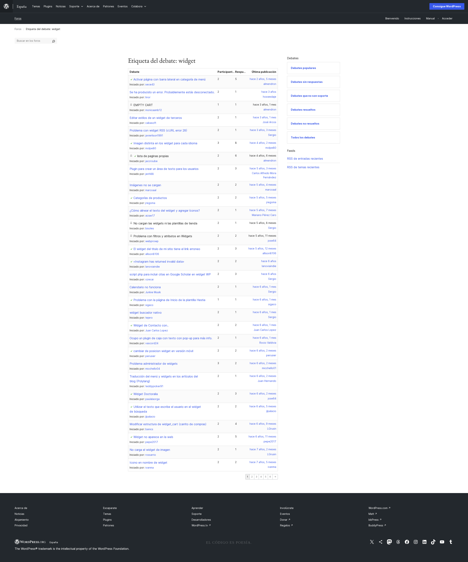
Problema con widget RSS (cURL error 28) (158, 130)
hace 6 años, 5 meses (263, 406)
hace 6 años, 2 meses (263, 350)
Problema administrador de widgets (154, 363)
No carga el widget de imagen (150, 450)
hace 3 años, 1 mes (264, 104)
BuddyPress (377, 525)
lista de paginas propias (153, 156)
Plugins (107, 519)
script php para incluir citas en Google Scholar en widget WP (170, 274)
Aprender (197, 508)
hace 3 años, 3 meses (263, 129)
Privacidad (21, 525)
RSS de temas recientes (303, 167)
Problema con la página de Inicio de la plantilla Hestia (169, 300)
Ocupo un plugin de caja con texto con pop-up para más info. (171, 338)
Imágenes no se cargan (145, 185)
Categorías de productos (150, 198)
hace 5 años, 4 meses (263, 184)
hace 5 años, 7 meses (263, 210)
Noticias (19, 513)
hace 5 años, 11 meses (262, 235)
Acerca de (21, 508)
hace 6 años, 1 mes (264, 286)
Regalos (286, 525)
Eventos (285, 513)
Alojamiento (22, 519)
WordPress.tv (201, 525)
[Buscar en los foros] (53, 41)
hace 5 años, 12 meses (262, 248)
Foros (18, 18)
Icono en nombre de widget (148, 462)
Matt (373, 513)
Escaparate (110, 508)
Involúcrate (287, 508)
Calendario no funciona (145, 287)
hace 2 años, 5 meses (263, 78)
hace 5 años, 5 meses (263, 197)
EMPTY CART (143, 105)
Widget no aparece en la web (153, 437)
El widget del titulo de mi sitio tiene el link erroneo (166, 249)
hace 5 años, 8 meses (263, 222)
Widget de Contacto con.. (151, 325)
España (54, 542)
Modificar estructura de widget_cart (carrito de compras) (168, 424)
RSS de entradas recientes (305, 158)
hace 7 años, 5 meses (263, 462)
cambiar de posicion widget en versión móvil (163, 351)
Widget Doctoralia (145, 394)
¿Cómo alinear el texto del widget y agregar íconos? (165, 210)
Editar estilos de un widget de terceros (156, 118)
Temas (107, 513)
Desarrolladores (201, 519)
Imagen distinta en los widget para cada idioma (165, 143)
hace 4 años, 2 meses (263, 142)
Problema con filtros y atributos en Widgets (162, 236)
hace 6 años (268, 261)
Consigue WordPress (447, 6)
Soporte (197, 513)
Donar (285, 519)
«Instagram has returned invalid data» (158, 261)
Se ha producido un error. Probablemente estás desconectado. (172, 92)
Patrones (108, 525)
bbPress (375, 519)
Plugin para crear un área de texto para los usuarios (164, 169)
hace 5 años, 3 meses (263, 168)
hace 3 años (268, 91)
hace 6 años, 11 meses (262, 436)
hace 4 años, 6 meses (263, 155)
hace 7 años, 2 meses (263, 449)
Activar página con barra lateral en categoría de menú (169, 79)
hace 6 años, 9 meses (263, 423)
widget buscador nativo (146, 312)
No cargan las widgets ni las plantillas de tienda (165, 223)
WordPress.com (380, 508)
